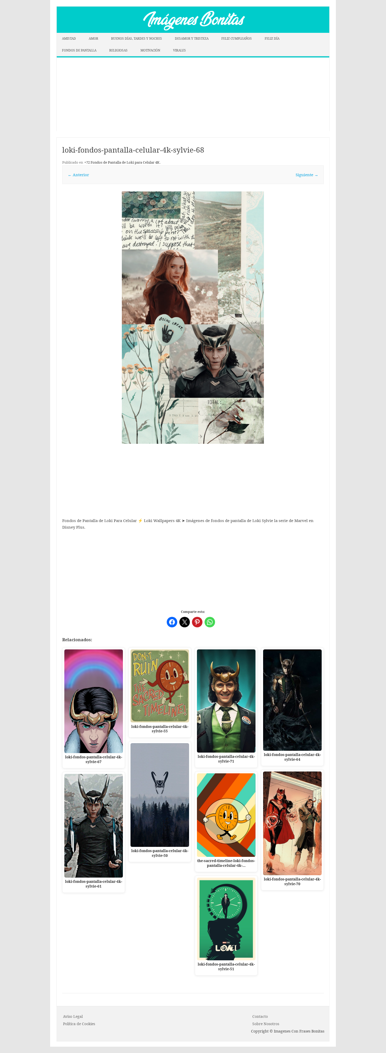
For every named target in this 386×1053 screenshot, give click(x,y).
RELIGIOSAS (118, 50)
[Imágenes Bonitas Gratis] (193, 31)
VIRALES (179, 50)
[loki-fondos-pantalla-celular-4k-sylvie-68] (193, 317)
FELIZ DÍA (272, 38)
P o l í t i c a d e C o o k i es (79, 1023)
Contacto (260, 1016)
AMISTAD (69, 38)
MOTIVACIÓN (150, 50)
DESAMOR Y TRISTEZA (191, 38)
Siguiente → (307, 174)
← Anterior (78, 174)
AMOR (93, 38)
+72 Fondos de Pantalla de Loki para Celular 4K (121, 162)
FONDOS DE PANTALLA (79, 50)
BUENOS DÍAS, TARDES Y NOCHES (136, 38)
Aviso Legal (73, 1016)
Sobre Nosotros (265, 1023)
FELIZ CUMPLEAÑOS (236, 38)
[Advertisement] (193, 94)
